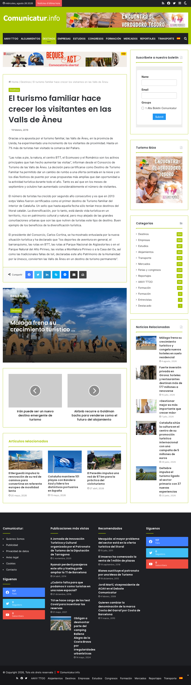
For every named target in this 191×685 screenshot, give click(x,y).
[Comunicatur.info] (32, 17)
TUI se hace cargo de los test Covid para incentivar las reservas (70, 604)
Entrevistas (145, 299)
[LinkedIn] (47, 274)
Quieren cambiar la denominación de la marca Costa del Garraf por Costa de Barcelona (119, 608)
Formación (113, 38)
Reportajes (147, 38)
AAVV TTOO (11, 38)
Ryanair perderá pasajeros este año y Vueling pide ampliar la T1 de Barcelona (69, 568)
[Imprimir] (83, 274)
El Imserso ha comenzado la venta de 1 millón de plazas (117, 558)
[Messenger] (65, 274)
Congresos (95, 38)
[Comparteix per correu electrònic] (74, 274)
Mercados (130, 38)
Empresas (64, 38)
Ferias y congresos (149, 269)
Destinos (49, 38)
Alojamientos (30, 38)
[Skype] (56, 274)
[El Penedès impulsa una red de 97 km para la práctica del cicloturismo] (104, 460)
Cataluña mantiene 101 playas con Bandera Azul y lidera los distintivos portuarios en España (63, 484)
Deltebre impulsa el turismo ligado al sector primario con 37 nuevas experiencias (170, 479)
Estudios (79, 38)
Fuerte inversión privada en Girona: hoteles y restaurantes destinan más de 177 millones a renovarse (170, 379)
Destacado (144, 305)
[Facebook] (29, 274)
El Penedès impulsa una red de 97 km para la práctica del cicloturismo (103, 478)
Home (14, 81)
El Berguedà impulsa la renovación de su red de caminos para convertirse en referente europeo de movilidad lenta (25, 482)
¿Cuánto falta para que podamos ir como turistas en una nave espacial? (70, 586)
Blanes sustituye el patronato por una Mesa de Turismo (118, 572)
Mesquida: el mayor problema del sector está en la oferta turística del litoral (118, 542)
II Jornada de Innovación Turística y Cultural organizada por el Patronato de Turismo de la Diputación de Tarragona (70, 546)
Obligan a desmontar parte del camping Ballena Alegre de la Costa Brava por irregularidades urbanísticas (84, 635)
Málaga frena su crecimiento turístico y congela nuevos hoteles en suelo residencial (170, 347)
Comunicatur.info (70, 672)
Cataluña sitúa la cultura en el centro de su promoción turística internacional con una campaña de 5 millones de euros (169, 440)
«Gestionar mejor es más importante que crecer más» (170, 407)
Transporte (166, 38)
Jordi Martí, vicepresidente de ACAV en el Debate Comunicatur (119, 588)
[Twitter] (38, 274)
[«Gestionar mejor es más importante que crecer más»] (146, 406)
